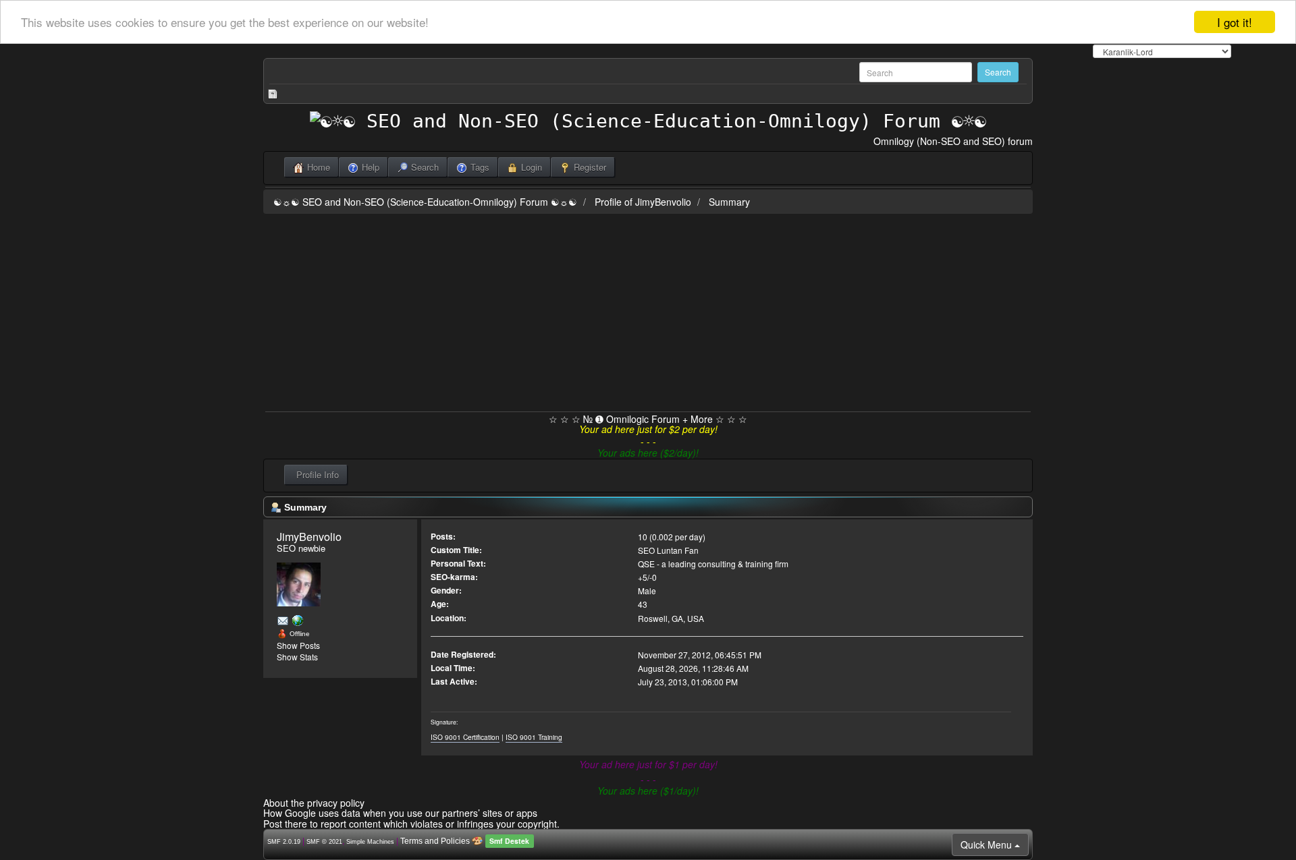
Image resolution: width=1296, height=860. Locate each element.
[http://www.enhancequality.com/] (297, 620)
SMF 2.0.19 (283, 841)
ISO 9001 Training (534, 737)
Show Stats (297, 656)
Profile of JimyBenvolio (643, 201)
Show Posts (298, 645)
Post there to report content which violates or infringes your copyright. (411, 823)
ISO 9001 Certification (465, 737)
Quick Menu (988, 844)
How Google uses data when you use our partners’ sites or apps (400, 813)
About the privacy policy (313, 802)
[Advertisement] (648, 310)
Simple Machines (370, 841)
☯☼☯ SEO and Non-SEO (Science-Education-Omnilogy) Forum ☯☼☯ (425, 201)
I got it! (1234, 21)
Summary (729, 201)
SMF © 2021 (324, 841)
